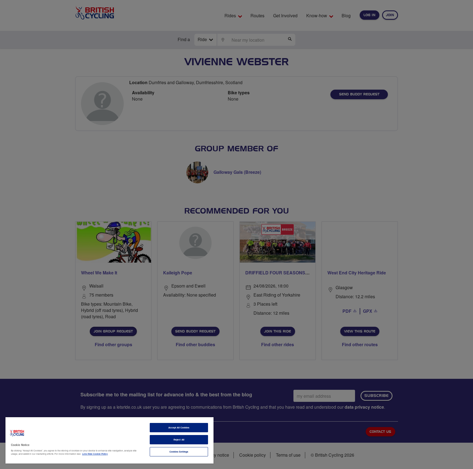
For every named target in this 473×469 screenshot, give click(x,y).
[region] (109, 440)
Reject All (179, 439)
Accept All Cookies (178, 427)
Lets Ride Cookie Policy (95, 453)
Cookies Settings (178, 451)
